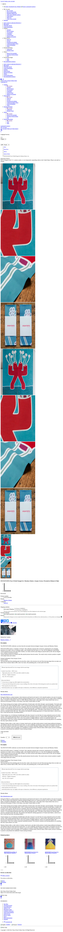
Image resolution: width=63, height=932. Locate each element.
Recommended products (9, 61)
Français (20, 924)
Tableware (9, 49)
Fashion (6, 69)
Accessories (10, 32)
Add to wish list (6, 622)
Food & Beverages (8, 75)
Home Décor (7, 71)
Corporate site (8, 922)
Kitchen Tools (10, 50)
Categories (3, 82)
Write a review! (6, 875)
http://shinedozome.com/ (6, 694)
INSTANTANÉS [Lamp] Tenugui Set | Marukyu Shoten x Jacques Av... (52, 852)
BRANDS (6, 24)
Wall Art (9, 39)
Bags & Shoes (10, 31)
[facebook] (1, 79)
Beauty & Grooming (12, 53)
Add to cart (17, 737)
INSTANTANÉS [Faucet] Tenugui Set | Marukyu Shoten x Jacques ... (31, 852)
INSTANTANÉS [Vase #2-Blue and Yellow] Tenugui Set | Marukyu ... (10, 852)
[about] (3, 740)
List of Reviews (7, 907)
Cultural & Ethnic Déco (12, 43)
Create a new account (9, 1)
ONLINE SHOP (8, 25)
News (5, 916)
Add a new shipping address (14, 14)
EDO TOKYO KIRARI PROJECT (12, 23)
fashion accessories (11, 36)
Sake (8, 60)
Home (5, 147)
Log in (2, 1)
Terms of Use (7, 913)
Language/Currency (31, 6)
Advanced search (8, 905)
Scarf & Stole (10, 35)
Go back (10, 86)
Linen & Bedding (11, 45)
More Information (8, 918)
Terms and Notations (9, 912)
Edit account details (11, 12)
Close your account (11, 19)
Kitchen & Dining (8, 72)
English (8, 924)
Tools (8, 46)
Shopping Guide (8, 909)
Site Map (6, 904)
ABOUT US (7, 908)
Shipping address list (12, 13)
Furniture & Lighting (12, 42)
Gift (8, 56)
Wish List (9, 17)
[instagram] (3, 79)
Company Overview (9, 911)
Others (5, 74)
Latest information (8, 27)
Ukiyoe (8, 41)
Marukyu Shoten (7, 153)
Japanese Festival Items (12, 54)
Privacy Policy (7, 915)
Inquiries (6, 20)
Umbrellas (9, 34)
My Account (10, 10)
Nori (8, 59)
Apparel (9, 29)
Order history (10, 16)
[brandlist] (3, 741)
